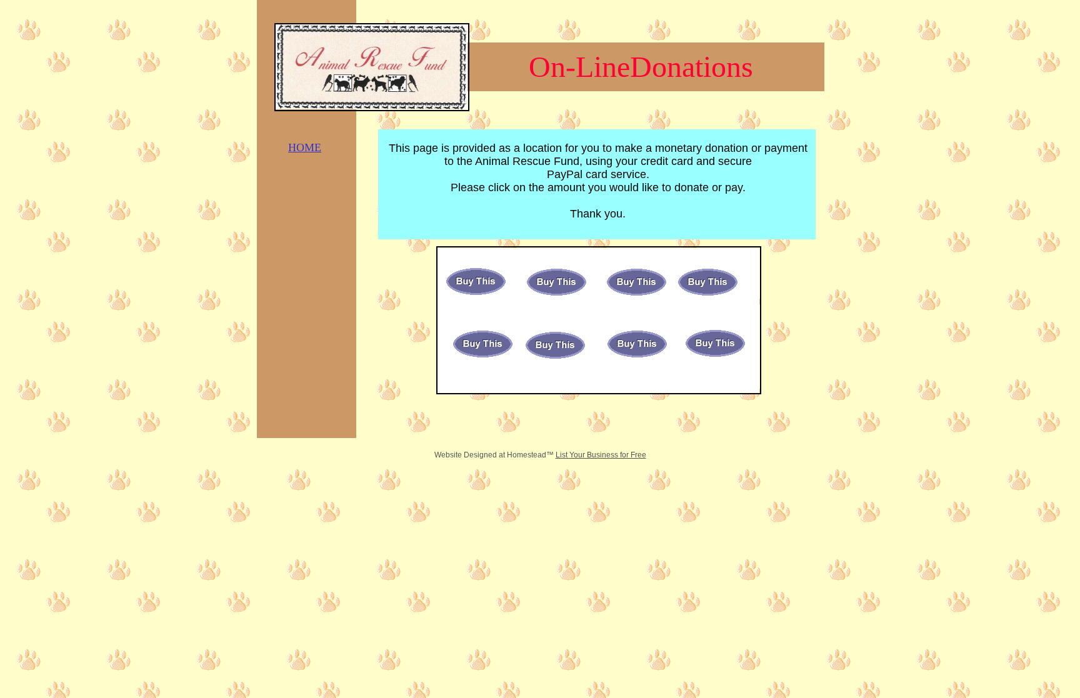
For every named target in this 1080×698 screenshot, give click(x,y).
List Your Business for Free (601, 455)
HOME (304, 147)
